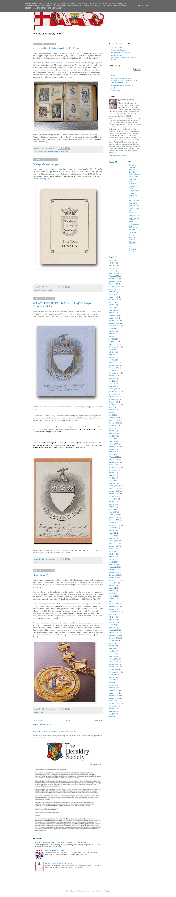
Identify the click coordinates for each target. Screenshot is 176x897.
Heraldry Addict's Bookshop (120, 52)
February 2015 (114, 486)
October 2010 (113, 609)
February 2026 (114, 276)
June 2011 (112, 588)
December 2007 (114, 696)
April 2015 (112, 480)
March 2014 (113, 512)
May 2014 (112, 507)
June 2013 (112, 533)
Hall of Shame (134, 200)
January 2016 (113, 460)
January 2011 (113, 601)
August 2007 (113, 706)
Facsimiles (132, 184)
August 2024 (113, 302)
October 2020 (113, 370)
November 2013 (114, 520)
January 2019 (113, 397)
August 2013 (113, 528)
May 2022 (112, 336)
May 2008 (112, 683)
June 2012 (112, 557)
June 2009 (112, 648)
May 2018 (112, 412)
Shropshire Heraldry (132, 238)
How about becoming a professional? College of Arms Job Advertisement (60, 843)
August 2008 (113, 675)
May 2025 (112, 292)
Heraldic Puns (134, 206)
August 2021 (113, 349)
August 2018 (113, 407)
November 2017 (114, 423)
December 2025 (114, 279)
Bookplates (42, 151)
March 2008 (113, 688)
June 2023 (112, 313)
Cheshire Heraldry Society (134, 173)
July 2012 (112, 554)
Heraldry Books (134, 215)
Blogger (107, 891)
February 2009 (114, 659)
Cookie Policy (115, 91)
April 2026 (112, 271)
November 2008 (114, 667)
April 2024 (112, 308)
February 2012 (114, 567)
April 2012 (112, 562)
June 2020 (112, 378)
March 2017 (113, 441)
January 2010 (113, 633)
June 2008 (112, 680)
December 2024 (114, 300)
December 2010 (114, 604)
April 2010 (112, 625)
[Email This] (59, 148)
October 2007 (113, 701)
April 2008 (112, 685)
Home (68, 721)
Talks (130, 246)
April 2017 (112, 439)
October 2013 (113, 523)
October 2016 (113, 449)
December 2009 (114, 635)
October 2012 (113, 549)
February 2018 (114, 418)
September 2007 (114, 703)
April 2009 (112, 654)
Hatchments (133, 203)
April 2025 (112, 294)
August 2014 (113, 499)
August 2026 (113, 260)
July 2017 (112, 431)
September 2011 (114, 580)
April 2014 (112, 509)
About (113, 88)
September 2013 (114, 525)
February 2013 (114, 541)
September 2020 (114, 373)
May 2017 (112, 436)
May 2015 (112, 478)
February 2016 (114, 457)
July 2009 (112, 646)
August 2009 (113, 643)
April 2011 (112, 593)
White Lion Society (132, 250)
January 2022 (113, 344)
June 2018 (112, 410)
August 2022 (113, 328)
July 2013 (112, 530)
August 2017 (113, 428)
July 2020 (112, 376)
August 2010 (113, 614)
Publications (133, 232)
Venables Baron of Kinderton (55, 851)
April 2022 (112, 339)
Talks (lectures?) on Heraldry (121, 78)
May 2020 (112, 381)
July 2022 (112, 331)
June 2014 (112, 504)
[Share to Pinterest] (69, 148)
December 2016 (114, 446)
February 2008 (114, 690)
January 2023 (113, 318)
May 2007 (112, 714)
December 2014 (114, 491)
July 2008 (112, 677)
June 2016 (112, 452)
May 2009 (112, 651)
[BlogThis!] (61, 148)
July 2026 (112, 263)
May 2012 (112, 559)
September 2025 (114, 287)
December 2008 (114, 664)
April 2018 (112, 415)
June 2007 (112, 711)
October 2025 (113, 284)
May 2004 (112, 717)
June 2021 (112, 355)
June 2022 (112, 334)
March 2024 (113, 310)
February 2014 (114, 515)
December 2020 (114, 365)
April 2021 (112, 360)
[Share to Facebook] (66, 148)
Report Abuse (115, 162)
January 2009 (113, 661)
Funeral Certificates (133, 194)
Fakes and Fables (132, 187)
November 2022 (114, 323)
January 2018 (113, 420)
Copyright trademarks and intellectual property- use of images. (124, 82)
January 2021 (113, 363)
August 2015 (113, 470)
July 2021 (112, 352)
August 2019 (113, 394)
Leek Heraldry (134, 224)
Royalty (131, 235)
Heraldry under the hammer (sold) (57, 151)
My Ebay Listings (116, 47)
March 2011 (113, 596)
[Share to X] (64, 148)
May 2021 (112, 357)
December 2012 (114, 546)
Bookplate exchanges (46, 164)
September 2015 (114, 467)
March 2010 (113, 627)
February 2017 (114, 444)
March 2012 (113, 564)
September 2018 (114, 404)
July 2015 (112, 473)
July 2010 (112, 617)
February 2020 (114, 389)
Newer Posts (37, 721)
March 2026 (113, 273)
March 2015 (113, 483)
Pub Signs (132, 230)
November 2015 (114, 462)
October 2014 (113, 496)
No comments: (50, 148)
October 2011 (113, 578)
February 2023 (114, 315)
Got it (149, 6)
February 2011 (114, 599)
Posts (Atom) (46, 724)
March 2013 (113, 538)
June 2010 (112, 620)
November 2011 (114, 575)
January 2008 (113, 693)
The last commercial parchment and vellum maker (54, 732)
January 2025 (113, 297)
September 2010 (114, 612)
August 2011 (113, 583)
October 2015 (113, 465)
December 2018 (114, 399)
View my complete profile (117, 156)
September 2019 (114, 391)
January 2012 (113, 570)
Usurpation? (40, 575)
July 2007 (112, 709)
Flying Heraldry (134, 191)
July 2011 (112, 585)
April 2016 (112, 454)
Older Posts (98, 721)
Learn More (139, 6)
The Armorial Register (118, 50)
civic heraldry (133, 176)
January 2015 (113, 488)
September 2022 (114, 326)
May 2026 (112, 268)
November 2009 (114, 638)
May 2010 (112, 622)
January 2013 (113, 544)
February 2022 (114, 342)
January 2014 (113, 517)
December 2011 (114, 572)
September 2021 (114, 347)
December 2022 (114, 321)
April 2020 (112, 384)
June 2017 (112, 433)
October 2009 (113, 640)
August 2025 (113, 289)
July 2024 (112, 305)
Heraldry (49, 290)
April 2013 (112, 536)
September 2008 (114, 672)
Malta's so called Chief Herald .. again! (58, 863)
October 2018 (113, 402)
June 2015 (112, 475)
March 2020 (113, 386)
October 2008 (113, 669)
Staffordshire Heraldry (133, 243)
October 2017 (113, 425)
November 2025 (114, 281)
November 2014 (114, 494)
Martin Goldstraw (127, 100)
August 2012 (113, 551)
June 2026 (112, 265)
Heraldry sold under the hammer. (122, 85)
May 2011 (112, 591)
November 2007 (114, 698)
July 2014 (112, 502)
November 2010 (114, 606)
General (131, 198)
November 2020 (114, 368)
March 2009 (113, 656)
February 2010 (114, 630)
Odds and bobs (134, 227)
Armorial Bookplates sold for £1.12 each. (58, 48)
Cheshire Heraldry (117, 55)
